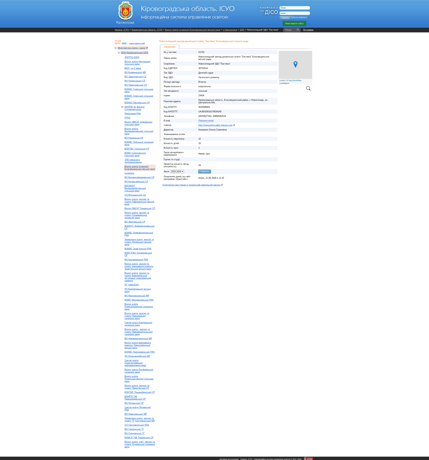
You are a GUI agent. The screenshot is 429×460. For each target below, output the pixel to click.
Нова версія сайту (294, 23)
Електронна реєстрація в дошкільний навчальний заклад (191, 185)
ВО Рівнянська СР (134, 138)
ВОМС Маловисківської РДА (139, 300)
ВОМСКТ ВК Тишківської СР (139, 437)
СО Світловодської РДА (137, 425)
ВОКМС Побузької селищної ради (139, 143)
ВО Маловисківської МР (137, 295)
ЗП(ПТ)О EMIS (132, 57)
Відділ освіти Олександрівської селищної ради (139, 306)
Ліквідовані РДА (133, 113)
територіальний (137, 43)
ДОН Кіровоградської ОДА (134, 52)
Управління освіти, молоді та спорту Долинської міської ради (139, 242)
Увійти (285, 17)
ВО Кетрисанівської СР (136, 181)
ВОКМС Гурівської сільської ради (139, 90)
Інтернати (129, 173)
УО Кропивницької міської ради (138, 290)
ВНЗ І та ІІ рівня (133, 68)
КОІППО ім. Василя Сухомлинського (134, 108)
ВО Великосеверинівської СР (140, 177)
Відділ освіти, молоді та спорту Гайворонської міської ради (139, 201)
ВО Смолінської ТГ (134, 429)
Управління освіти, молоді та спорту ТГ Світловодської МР (140, 419)
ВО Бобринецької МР (135, 72)
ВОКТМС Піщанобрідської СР (140, 392)
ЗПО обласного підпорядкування (133, 161)
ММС (124, 43)
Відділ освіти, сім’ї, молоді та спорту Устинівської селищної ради (140, 444)
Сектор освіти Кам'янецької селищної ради (138, 323)
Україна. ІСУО (122, 30)
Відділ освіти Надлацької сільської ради (137, 62)
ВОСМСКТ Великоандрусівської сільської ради (135, 188)
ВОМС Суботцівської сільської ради (135, 154)
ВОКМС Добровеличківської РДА (139, 234)
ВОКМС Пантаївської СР (137, 102)
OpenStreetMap (294, 80)
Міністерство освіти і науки (131, 48)
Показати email (205, 120)
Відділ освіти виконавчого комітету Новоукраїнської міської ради (138, 345)
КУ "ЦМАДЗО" (132, 285)
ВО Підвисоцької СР (135, 81)
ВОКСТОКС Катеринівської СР (138, 254)
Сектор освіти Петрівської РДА (138, 408)
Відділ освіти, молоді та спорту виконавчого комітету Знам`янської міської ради (139, 266)
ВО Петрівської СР (134, 403)
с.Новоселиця (230, 30)
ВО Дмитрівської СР (135, 222)
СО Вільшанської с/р (135, 195)
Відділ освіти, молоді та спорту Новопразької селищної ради (137, 316)
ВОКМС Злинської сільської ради (139, 97)
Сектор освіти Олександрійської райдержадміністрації (135, 363)
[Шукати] (298, 29)
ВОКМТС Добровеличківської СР (140, 227)
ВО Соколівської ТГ (135, 433)
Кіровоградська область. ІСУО (147, 30)
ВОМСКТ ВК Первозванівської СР (135, 397)
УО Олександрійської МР (137, 356)
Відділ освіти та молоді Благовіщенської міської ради (192, 30)
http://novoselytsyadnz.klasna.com (215, 125)
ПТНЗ (127, 118)
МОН (117, 43)
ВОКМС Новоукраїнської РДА (140, 352)
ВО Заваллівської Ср (135, 76)
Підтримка (308, 30)
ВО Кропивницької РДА (136, 259)
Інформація (169, 46)
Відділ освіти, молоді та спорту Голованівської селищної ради (137, 215)
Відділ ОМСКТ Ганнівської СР (140, 208)
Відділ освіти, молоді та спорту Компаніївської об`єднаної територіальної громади (138, 277)
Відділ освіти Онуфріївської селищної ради (139, 370)
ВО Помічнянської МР (136, 414)
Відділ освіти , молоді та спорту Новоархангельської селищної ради (139, 332)
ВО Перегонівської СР (136, 85)
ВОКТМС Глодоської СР (137, 149)
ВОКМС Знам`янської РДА (138, 248)
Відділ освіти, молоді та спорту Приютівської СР (137, 386)
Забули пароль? (299, 17)
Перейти (204, 171)
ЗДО (242, 30)
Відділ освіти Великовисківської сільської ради (139, 131)
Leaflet (282, 80)
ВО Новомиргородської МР (138, 338)
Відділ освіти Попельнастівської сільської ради (139, 379)
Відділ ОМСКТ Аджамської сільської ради (138, 123)
